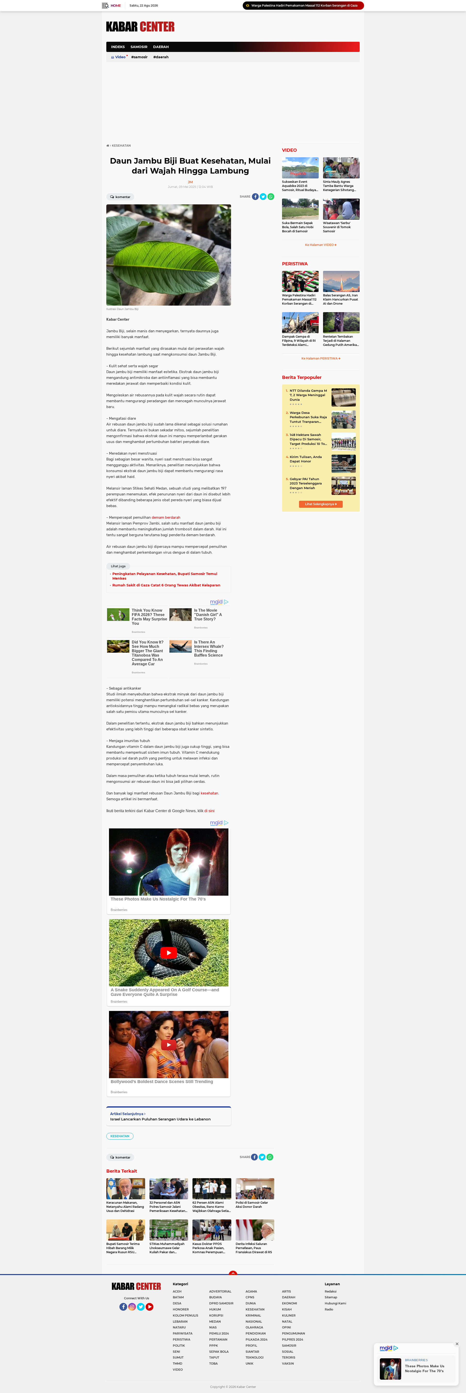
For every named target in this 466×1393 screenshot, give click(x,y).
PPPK (213, 1345)
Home (116, 5)
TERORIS (288, 1357)
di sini (209, 811)
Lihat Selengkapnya (320, 504)
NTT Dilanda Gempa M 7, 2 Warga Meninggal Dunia (308, 395)
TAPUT (214, 1357)
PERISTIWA (295, 264)
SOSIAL (287, 1351)
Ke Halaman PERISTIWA (319, 358)
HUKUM (215, 1309)
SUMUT (178, 1357)
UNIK (249, 1363)
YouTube (153, 1313)
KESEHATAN (119, 1136)
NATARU (179, 1327)
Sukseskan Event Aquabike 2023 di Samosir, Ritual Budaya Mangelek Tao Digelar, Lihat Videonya (299, 186)
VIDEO (289, 150)
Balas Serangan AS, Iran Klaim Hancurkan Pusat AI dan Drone (340, 299)
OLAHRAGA (254, 1327)
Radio (329, 1309)
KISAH (287, 1309)
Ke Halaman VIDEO (319, 245)
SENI (176, 1351)
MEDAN (215, 1321)
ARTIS (286, 1291)
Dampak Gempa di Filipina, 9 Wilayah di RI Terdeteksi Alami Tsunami (299, 341)
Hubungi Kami (335, 1303)
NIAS (213, 1327)
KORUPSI (216, 1315)
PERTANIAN (218, 1339)
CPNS (250, 1297)
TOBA (213, 1363)
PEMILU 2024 (219, 1333)
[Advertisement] (271, 49)
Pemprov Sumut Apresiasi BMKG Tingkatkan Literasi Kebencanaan (300, 5)
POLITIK (179, 1345)
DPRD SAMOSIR (221, 1303)
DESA (177, 1303)
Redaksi (330, 1291)
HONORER (181, 1309)
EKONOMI (289, 1303)
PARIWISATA (182, 1333)
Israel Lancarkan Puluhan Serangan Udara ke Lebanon (160, 1119)
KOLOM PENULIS (185, 1315)
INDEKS (118, 47)
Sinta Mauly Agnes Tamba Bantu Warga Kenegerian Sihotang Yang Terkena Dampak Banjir (339, 186)
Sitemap (331, 1297)
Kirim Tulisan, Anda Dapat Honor (306, 459)
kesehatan (209, 793)
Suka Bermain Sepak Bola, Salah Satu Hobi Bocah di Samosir (297, 227)
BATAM (178, 1297)
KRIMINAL (253, 1315)
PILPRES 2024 (292, 1339)
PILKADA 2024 (256, 1339)
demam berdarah (166, 517)
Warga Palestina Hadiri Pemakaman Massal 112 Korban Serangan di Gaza (299, 299)
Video (120, 57)
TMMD (177, 1363)
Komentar (122, 197)
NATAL (287, 1321)
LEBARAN (180, 1321)
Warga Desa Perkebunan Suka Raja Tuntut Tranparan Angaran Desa (308, 417)
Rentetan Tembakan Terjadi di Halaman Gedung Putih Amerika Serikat (340, 341)
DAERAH (161, 47)
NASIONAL (254, 1321)
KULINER (289, 1315)
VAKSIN (288, 1363)
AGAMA (251, 1291)
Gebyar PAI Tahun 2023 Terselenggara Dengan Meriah (306, 483)
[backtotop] (233, 1275)
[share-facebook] (255, 196)
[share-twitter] (263, 196)
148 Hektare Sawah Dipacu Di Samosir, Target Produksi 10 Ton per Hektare (308, 439)
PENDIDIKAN (256, 1333)
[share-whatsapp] (270, 196)
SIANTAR (252, 1351)
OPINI (286, 1327)
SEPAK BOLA (219, 1351)
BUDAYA (215, 1297)
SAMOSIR (139, 47)
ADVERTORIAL (220, 1291)
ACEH (177, 1291)
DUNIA (251, 1303)
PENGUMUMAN (293, 1333)
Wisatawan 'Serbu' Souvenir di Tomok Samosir (337, 227)
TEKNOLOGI (255, 1357)
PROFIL (251, 1345)
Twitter (143, 1313)
